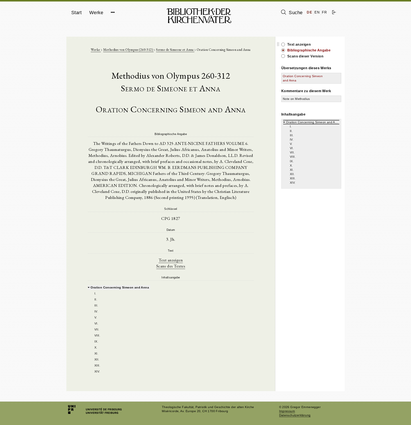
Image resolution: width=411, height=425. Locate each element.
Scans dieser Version (305, 56)
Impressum (287, 411)
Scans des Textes (170, 266)
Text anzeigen (171, 260)
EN (317, 12)
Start (76, 12)
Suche (294, 12)
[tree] (171, 329)
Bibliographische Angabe (309, 50)
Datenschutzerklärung (295, 415)
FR (324, 12)
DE (309, 12)
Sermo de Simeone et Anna (175, 49)
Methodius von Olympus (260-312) (128, 49)
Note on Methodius (296, 99)
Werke (96, 12)
